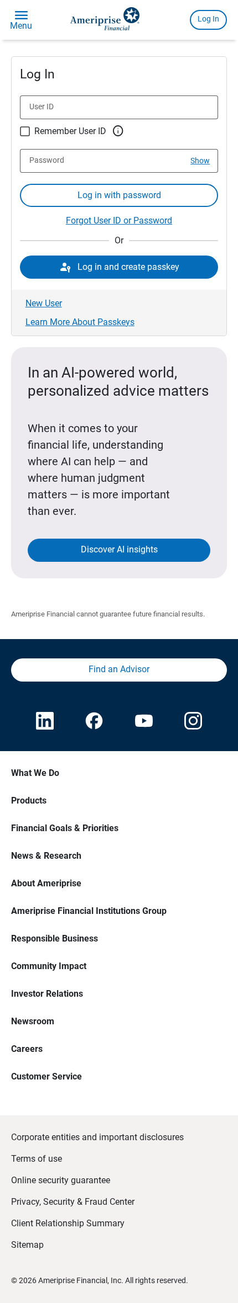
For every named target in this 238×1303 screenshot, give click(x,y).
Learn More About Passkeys (79, 322)
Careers (27, 1049)
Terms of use (36, 1158)
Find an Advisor (119, 669)
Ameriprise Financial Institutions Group (89, 911)
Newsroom (32, 1021)
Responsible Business (54, 938)
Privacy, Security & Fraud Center (72, 1201)
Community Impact (48, 966)
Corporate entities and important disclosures (97, 1137)
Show (200, 160)
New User (43, 303)
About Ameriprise (46, 883)
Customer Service (46, 1076)
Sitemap (27, 1245)
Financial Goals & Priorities (64, 828)
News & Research (46, 855)
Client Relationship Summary (68, 1223)
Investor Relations (47, 993)
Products (28, 800)
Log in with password (119, 195)
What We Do (35, 773)
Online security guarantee (60, 1180)
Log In (208, 18)
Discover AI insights (119, 549)
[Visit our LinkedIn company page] (44, 721)
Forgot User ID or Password (119, 220)
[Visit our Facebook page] (94, 721)
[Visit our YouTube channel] (144, 721)
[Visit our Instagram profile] (193, 721)
